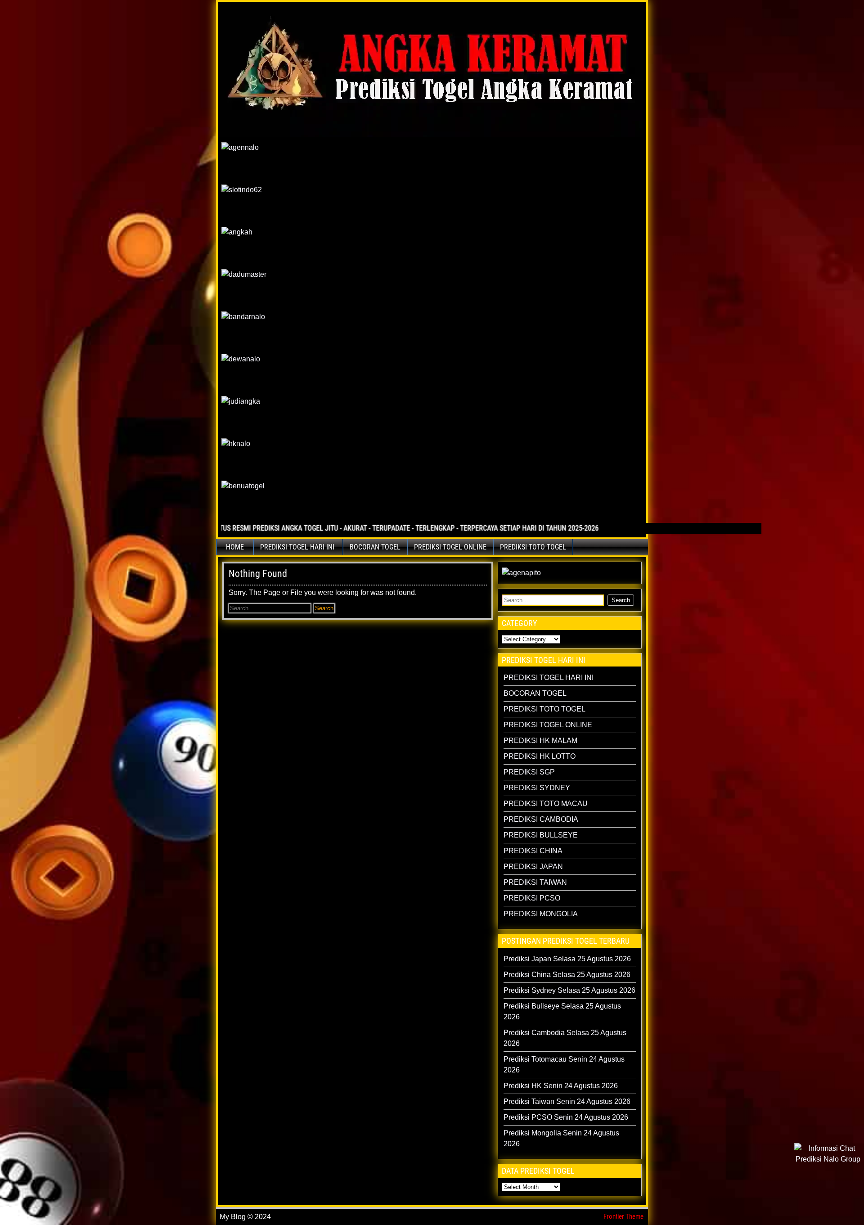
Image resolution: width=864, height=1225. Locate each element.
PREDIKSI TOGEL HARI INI (297, 547)
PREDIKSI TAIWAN (535, 882)
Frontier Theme (623, 1216)
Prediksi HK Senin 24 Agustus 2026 (561, 1086)
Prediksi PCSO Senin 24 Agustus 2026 (566, 1117)
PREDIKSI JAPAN (533, 866)
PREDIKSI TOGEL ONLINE (450, 547)
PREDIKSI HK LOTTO (540, 756)
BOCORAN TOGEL (375, 547)
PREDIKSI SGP (529, 772)
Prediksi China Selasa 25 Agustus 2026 (567, 974)
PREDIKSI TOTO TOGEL (533, 547)
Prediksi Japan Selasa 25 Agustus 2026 (567, 959)
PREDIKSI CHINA (533, 851)
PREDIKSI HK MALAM (540, 740)
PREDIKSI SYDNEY (537, 788)
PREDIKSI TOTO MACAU (546, 803)
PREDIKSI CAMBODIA (541, 819)
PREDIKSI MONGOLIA (541, 914)
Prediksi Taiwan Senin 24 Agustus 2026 (567, 1101)
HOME (235, 547)
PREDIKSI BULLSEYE (541, 835)
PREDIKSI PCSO (532, 898)
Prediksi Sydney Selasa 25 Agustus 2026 (569, 990)
